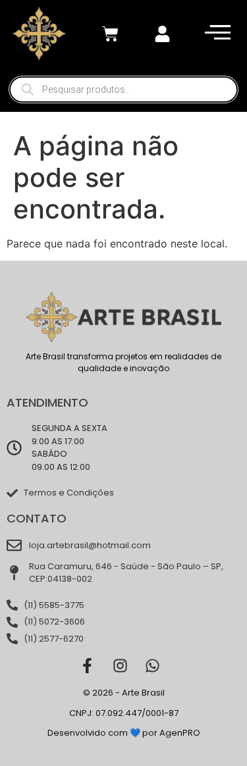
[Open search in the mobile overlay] (123, 89)
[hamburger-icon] (214, 34)
